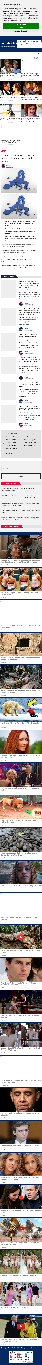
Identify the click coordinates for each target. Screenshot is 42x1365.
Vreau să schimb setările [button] (21, 31)
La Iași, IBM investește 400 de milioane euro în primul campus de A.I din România (29, 408)
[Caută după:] (21, 468)
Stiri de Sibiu (9, 43)
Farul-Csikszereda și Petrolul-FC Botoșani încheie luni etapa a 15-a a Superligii (29, 384)
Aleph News (26, 268)
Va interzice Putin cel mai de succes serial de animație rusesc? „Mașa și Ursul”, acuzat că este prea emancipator (20, 504)
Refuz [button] (21, 27)
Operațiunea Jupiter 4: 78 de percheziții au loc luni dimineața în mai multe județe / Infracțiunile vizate (20, 519)
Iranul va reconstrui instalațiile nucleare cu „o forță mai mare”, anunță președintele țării (28, 336)
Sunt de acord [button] (21, 24)
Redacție (8, 165)
